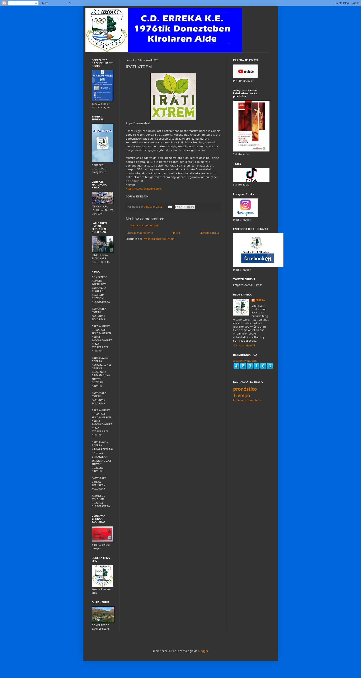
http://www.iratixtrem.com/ (144, 189)
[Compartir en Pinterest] (193, 207)
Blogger (203, 651)
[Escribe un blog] (181, 207)
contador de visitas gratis (245, 360)
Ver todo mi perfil (244, 345)
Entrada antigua (210, 232)
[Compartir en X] (185, 207)
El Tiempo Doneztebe (247, 400)
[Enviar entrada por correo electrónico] (170, 206)
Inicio (176, 232)
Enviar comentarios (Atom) (158, 238)
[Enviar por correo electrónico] (177, 207)
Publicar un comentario (145, 225)
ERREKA (260, 300)
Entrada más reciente (140, 232)
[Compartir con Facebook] (189, 207)
